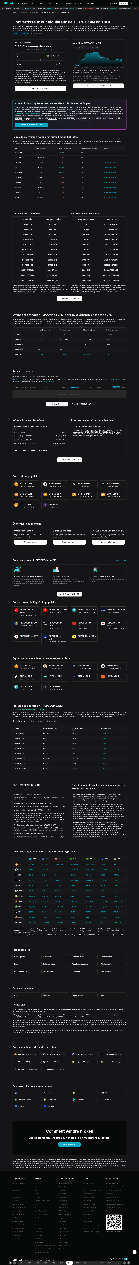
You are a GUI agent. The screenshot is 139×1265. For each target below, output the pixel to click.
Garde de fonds (88, 1214)
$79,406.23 (32, 864)
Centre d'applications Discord (44, 1249)
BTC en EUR (26, 494)
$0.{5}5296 (32, 901)
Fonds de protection (17, 1214)
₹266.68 (88, 891)
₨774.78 (73, 891)
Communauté (15, 1190)
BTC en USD (26, 483)
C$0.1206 (58, 896)
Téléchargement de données (92, 1218)
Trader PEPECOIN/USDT (81, 404)
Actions (37, 1197)
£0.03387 (104, 917)
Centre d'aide (87, 1187)
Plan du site (15, 1238)
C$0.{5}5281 (59, 906)
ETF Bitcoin (62, 1225)
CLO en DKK (26, 686)
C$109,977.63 (59, 864)
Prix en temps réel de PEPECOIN (98, 86)
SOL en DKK (84, 666)
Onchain (38, 1194)
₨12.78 (72, 917)
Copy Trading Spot (41, 1211)
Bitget (14, 12)
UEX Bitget (14, 1218)
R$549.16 (117, 880)
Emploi (13, 1194)
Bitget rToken (63, 1249)
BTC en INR (25, 504)
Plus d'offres (56, 404)
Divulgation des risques (113, 1211)
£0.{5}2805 (104, 906)
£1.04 (103, 875)
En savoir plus (121, 560)
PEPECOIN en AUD (116, 609)
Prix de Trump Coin (65, 1242)
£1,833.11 (104, 870)
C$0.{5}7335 (59, 901)
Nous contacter (16, 1187)
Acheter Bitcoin (64, 1187)
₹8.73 (88, 885)
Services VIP (87, 1200)
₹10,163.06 (90, 880)
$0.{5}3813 (32, 906)
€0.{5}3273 (45, 906)
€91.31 (44, 880)
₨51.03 (72, 912)
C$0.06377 (58, 917)
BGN (85, 1263)
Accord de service (112, 1183)
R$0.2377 (117, 917)
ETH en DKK (112, 666)
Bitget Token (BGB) (17, 1204)
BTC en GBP (55, 494)
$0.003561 (32, 922)
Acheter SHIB (63, 1204)
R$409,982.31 (118, 864)
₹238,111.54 (90, 870)
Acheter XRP (63, 1197)
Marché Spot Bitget (49, 381)
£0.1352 (103, 912)
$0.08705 (32, 896)
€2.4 (43, 891)
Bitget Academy (16, 1197)
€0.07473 (45, 896)
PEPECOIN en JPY (29, 636)
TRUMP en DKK (56, 666)
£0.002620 (104, 922)
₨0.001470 (73, 901)
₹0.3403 (88, 922)
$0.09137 (32, 885)
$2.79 (31, 891)
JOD (37, 1263)
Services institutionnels (90, 1207)
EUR (61, 1263)
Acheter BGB (63, 1200)
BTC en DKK (26, 666)
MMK (93, 1263)
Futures (37, 1187)
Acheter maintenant (109, 153)
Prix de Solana (63, 1238)
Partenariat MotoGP (17, 1228)
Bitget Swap (39, 1242)
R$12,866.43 (118, 870)
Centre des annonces (18, 1207)
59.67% (24, 8)
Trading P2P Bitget (19, 379)
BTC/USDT (80, 8)
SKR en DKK (26, 676)
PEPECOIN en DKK (55, 624)
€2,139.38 (45, 870)
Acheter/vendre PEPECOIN (40, 88)
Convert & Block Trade (42, 1200)
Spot (36, 1183)
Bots (36, 1221)
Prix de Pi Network (65, 1231)
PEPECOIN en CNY (58, 609)
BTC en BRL (112, 494)
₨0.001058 (73, 906)
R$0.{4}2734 (118, 901)
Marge (37, 1204)
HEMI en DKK (113, 676)
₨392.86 (73, 875)
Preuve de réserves (17, 1211)
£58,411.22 (104, 864)
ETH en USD (55, 483)
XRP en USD (84, 483)
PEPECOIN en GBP (55, 637)
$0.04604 (32, 917)
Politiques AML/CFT (112, 1200)
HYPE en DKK (55, 676)
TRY (29, 1263)
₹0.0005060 (90, 901)
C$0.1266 (58, 885)
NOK (109, 1263)
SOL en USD (113, 483)
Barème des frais (88, 1228)
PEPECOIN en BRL (87, 636)
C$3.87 (57, 891)
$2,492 (31, 870)
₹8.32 (88, 896)
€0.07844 (45, 885)
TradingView (39, 1238)
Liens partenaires (17, 1221)
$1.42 (31, 875)
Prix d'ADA (62, 1235)
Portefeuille (38, 1235)
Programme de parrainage (91, 1225)
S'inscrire (124, 3)
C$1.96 (57, 875)
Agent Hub (38, 1228)
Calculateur (62, 1221)
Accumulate (66, 8)
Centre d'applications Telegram (45, 1245)
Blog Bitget (14, 1200)
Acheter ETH (63, 1190)
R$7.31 (116, 875)
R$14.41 (116, 891)
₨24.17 (72, 896)
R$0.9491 (117, 912)
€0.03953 (45, 917)
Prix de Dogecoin (64, 1245)
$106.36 (31, 880)
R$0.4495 (117, 896)
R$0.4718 (117, 885)
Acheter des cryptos (65, 1183)
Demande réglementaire (114, 1190)
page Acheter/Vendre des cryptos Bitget (28, 113)
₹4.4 (87, 917)
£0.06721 (104, 885)
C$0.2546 (58, 912)
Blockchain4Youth (17, 1231)
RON (117, 1263)
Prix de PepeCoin (34, 12)
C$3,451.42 (58, 870)
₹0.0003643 (90, 906)
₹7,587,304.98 (91, 864)
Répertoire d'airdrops (42, 1252)
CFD (36, 1190)
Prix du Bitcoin (63, 1211)
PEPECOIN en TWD (26, 611)
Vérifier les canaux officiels (91, 1190)
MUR (101, 1263)
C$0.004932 (59, 922)
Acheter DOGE (63, 1194)
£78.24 (103, 880)
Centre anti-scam (88, 1194)
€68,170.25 (45, 864)
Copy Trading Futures (42, 1214)
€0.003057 (45, 922)
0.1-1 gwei (45, 8)
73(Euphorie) (108, 8)
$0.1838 (31, 912)
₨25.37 (72, 885)
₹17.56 (88, 912)
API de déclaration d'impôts (91, 1231)
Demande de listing (89, 1197)
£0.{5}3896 (104, 901)
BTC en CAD (84, 494)
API (36, 1225)
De (17, 54)
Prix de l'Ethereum (65, 1214)
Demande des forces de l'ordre (116, 1187)
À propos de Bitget (17, 1183)
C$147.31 (58, 880)
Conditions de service (113, 1207)
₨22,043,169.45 (75, 864)
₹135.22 (88, 875)
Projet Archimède (88, 1211)
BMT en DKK (84, 676)
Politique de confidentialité (114, 1204)
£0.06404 (104, 896)
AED (53, 1263)
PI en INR (53, 504)
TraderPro (38, 1231)
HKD (45, 1263)
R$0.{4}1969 (118, 906)
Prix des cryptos (22, 12)
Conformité (109, 1194)
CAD (77, 1263)
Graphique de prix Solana (67, 1218)
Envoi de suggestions (89, 1183)
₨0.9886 (73, 922)
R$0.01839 (117, 922)
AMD (22, 1263)
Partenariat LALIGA (17, 1225)
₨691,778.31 (74, 870)
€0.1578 (44, 912)
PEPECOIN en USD (87, 609)
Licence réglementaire (113, 1197)
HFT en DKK (55, 686)
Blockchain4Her (16, 1235)
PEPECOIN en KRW (113, 624)
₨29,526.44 (74, 880)
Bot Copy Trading (40, 1218)
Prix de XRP (63, 1228)
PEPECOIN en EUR (29, 623)
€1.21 (44, 875)
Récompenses (87, 1221)
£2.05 (103, 891)
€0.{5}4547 (45, 901)
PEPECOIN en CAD (84, 624)
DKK (69, 1263)
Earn (36, 1207)
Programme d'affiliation (90, 1204)
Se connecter (112, 3)
